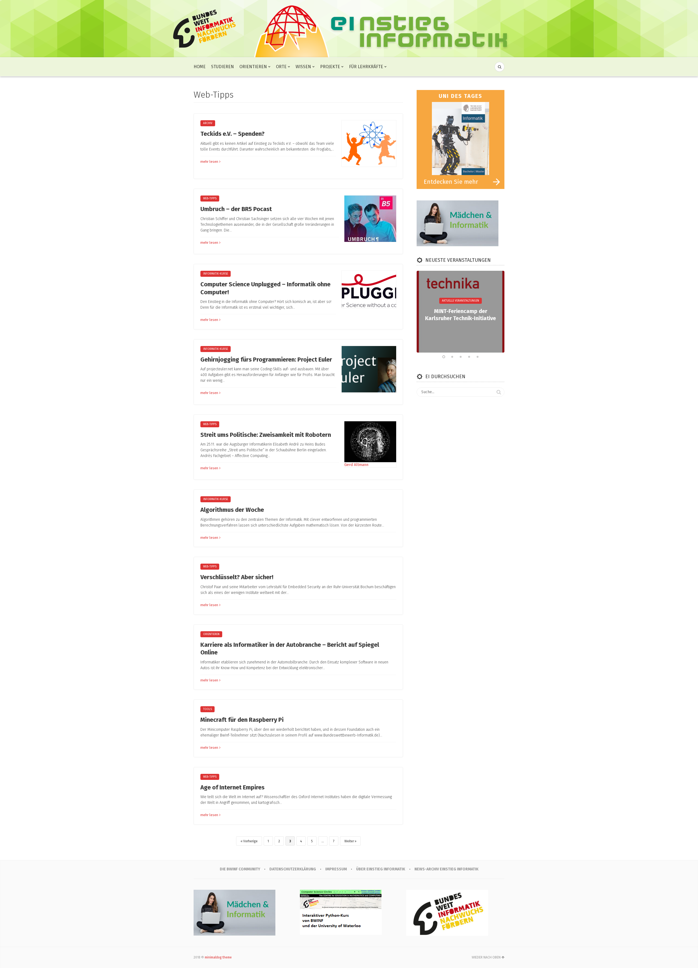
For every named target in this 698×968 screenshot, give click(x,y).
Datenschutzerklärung (292, 869)
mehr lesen (209, 162)
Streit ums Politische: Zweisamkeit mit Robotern (265, 434)
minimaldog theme (218, 957)
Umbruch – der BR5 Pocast (236, 209)
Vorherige (250, 841)
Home (200, 66)
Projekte (330, 66)
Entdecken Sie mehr (451, 181)
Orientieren (253, 66)
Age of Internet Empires (232, 787)
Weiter (349, 841)
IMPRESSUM (336, 869)
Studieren (222, 66)
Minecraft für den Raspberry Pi (242, 719)
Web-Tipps (209, 198)
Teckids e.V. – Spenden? (232, 133)
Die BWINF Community (240, 869)
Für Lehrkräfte (366, 66)
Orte (281, 66)
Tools (207, 709)
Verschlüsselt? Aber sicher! (236, 577)
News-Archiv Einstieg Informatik (446, 869)
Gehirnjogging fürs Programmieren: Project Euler (266, 359)
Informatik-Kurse (215, 273)
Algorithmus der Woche (232, 509)
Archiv (207, 123)
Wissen (303, 66)
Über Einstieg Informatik (380, 869)
